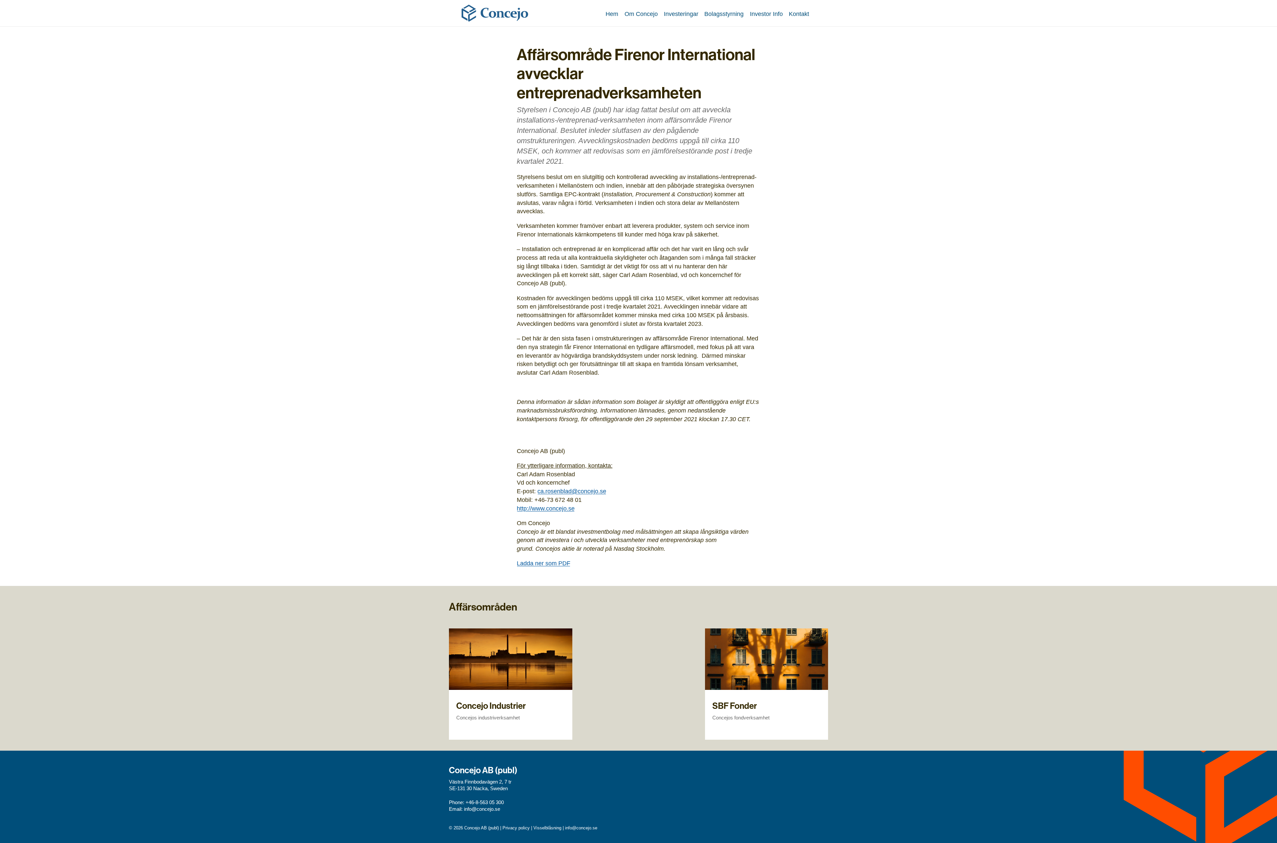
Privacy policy (516, 827)
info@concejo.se (482, 809)
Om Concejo (641, 13)
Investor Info (766, 13)
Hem (612, 13)
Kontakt (799, 13)
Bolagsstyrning (724, 13)
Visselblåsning (547, 827)
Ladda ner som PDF (543, 563)
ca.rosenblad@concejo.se (571, 491)
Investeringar (681, 13)
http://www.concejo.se (546, 508)
